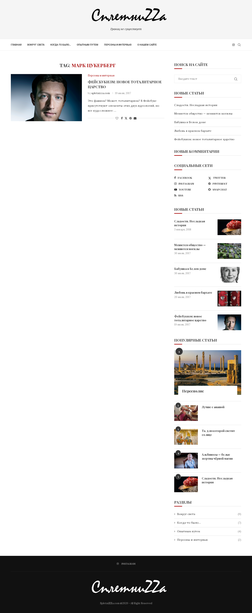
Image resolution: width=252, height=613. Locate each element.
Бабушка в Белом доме (190, 122)
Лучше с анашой (213, 407)
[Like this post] (117, 118)
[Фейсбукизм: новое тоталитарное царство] (46, 97)
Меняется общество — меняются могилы (203, 113)
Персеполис (193, 391)
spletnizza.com (100, 93)
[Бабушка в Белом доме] (229, 275)
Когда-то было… (60, 44)
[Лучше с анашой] (186, 413)
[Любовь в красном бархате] (229, 298)
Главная (16, 44)
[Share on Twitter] (126, 118)
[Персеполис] (207, 372)
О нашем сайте (147, 44)
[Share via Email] (135, 118)
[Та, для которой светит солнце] (186, 437)
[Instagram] (233, 44)
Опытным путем (87, 44)
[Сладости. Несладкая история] (229, 227)
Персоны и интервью (118, 44)
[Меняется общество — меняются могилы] (229, 251)
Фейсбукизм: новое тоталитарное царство (204, 139)
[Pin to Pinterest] (130, 118)
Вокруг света (35, 44)
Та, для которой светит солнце (218, 433)
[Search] (239, 44)
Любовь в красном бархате (192, 131)
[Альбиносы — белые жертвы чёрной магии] (186, 460)
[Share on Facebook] (122, 118)
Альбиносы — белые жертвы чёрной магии (217, 456)
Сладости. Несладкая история (195, 105)
